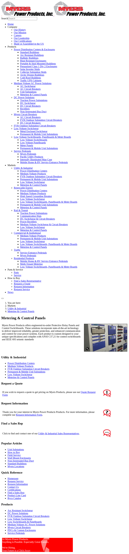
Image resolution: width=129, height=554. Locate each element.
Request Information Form (29, 415)
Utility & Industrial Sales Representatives (58, 433)
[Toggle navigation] (2, 298)
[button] (12, 27)
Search (4, 18)
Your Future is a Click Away (16, 550)
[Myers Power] (53, 15)
